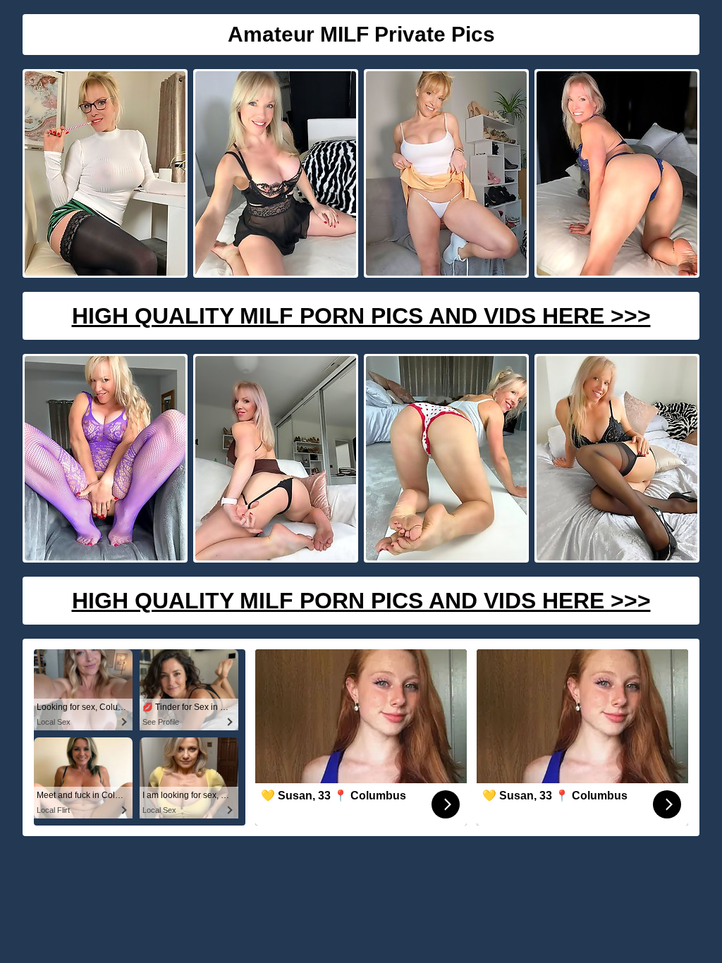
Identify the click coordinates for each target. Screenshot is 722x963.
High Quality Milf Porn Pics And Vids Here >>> (361, 316)
